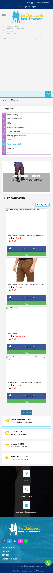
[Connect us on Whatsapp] (26, 541)
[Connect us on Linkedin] (15, 541)
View (26, 255)
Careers (41, 571)
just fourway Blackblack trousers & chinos (25, 235)
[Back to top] (50, 568)
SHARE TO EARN (29, 248)
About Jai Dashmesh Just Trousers (22, 571)
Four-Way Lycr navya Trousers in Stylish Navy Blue (27, 382)
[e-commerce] (27, 16)
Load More (26, 412)
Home (4, 100)
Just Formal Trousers (26, 176)
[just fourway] (26, 308)
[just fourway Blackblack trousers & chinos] (26, 210)
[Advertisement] (26, 69)
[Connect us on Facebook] (4, 541)
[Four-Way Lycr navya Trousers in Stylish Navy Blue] (26, 358)
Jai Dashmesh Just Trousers (31, 566)
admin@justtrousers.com (26, 512)
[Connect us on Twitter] (9, 541)
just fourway (14, 100)
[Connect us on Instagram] (20, 541)
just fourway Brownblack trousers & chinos (26, 284)
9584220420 (26, 496)
